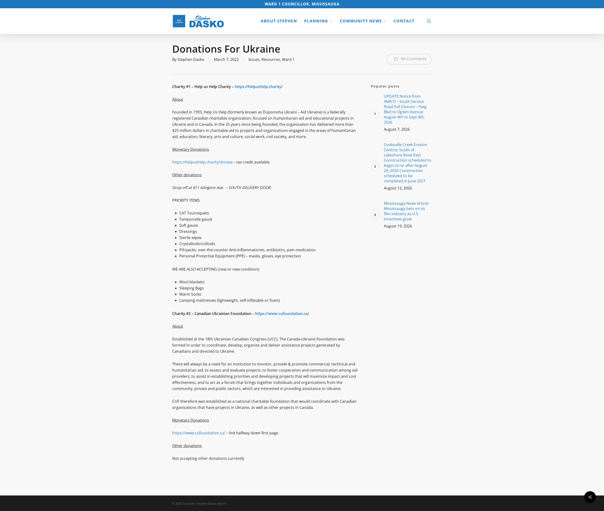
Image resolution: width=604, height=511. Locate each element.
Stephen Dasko (190, 59)
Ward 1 (288, 59)
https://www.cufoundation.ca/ (282, 313)
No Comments (413, 58)
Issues (254, 59)
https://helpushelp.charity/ (259, 86)
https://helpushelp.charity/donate (202, 162)
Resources (270, 59)
